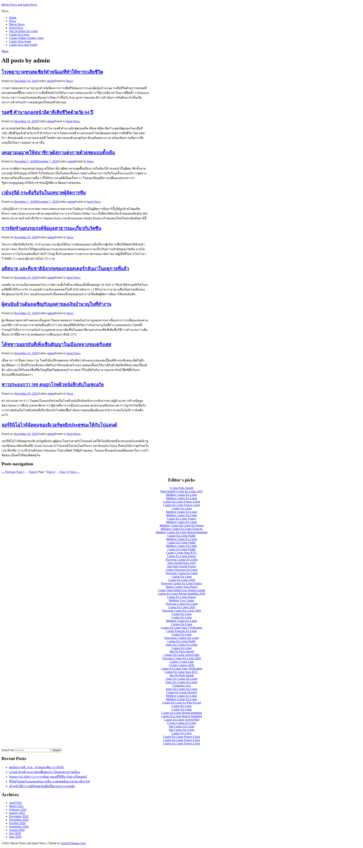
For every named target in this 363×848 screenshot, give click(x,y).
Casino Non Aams (20, 41)
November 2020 (19, 819)
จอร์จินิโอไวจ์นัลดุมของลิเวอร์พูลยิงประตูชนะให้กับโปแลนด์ (59, 424)
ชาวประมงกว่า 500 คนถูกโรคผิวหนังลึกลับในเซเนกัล (53, 384)
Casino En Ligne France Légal (181, 501)
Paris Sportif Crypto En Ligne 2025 (181, 491)
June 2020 (15, 836)
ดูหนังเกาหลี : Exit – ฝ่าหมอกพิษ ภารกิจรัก (36, 767)
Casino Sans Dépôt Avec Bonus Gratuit (181, 590)
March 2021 (16, 806)
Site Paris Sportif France (181, 566)
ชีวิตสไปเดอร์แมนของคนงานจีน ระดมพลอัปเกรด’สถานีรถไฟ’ (49, 781)
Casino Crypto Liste (182, 661)
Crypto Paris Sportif (181, 488)
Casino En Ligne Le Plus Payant (181, 702)
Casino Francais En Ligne (181, 631)
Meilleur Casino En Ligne (181, 494)
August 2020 (17, 830)
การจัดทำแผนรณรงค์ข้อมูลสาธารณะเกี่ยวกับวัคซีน (51, 228)
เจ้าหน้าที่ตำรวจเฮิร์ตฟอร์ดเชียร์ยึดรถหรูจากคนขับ (42, 786)
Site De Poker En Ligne (23, 31)
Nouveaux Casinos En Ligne (181, 637)
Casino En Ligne (19, 34)
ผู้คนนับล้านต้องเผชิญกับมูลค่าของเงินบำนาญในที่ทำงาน (56, 304)
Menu (5, 51)
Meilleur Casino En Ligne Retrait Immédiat (181, 532)
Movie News (17, 24)
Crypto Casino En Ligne (181, 723)
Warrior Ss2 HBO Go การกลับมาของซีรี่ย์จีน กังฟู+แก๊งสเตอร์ (48, 776)
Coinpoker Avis (181, 685)
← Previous (9, 471)
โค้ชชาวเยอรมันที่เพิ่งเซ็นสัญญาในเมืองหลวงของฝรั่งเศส (56, 344)
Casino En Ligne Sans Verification (181, 668)
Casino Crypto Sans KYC (181, 552)
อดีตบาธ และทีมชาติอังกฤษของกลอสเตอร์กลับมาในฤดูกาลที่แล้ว (65, 268)
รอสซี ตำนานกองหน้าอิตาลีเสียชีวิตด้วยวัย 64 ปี (47, 112)
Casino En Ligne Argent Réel (181, 654)
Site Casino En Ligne (181, 726)
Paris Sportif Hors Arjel (181, 563)
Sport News (16, 27)
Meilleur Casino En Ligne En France (182, 525)
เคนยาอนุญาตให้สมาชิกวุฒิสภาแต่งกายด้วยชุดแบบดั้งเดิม (58, 152)
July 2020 (15, 833)
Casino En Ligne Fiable (23, 44)
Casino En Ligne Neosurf (181, 692)
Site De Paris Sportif (181, 651)
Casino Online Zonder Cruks (26, 38)
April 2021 (15, 802)
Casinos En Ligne (181, 624)
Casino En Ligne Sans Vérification (181, 627)
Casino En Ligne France (181, 518)
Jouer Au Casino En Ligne (181, 644)
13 (64, 471)
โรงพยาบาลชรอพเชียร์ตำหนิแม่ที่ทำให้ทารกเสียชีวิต (52, 71)
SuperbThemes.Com (73, 843)
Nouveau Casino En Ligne (182, 559)
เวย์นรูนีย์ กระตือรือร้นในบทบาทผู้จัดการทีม (44, 192)
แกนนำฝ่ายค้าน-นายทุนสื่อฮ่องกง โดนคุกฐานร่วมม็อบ (44, 772)
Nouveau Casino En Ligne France (181, 583)
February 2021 (18, 809)
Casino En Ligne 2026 (181, 580)
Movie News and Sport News (19, 4)
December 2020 (18, 816)
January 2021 (17, 813)
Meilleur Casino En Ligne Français (181, 528)
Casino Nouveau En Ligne (182, 569)
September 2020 (19, 826)
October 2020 (17, 823)
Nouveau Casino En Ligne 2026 (181, 610)
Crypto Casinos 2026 (181, 665)
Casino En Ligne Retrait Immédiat (181, 712)
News (12, 21)
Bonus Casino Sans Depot (181, 586)
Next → (75, 471)
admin (50, 81)
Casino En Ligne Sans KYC (181, 672)
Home (12, 17)
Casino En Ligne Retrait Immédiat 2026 (181, 593)
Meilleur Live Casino (181, 600)
